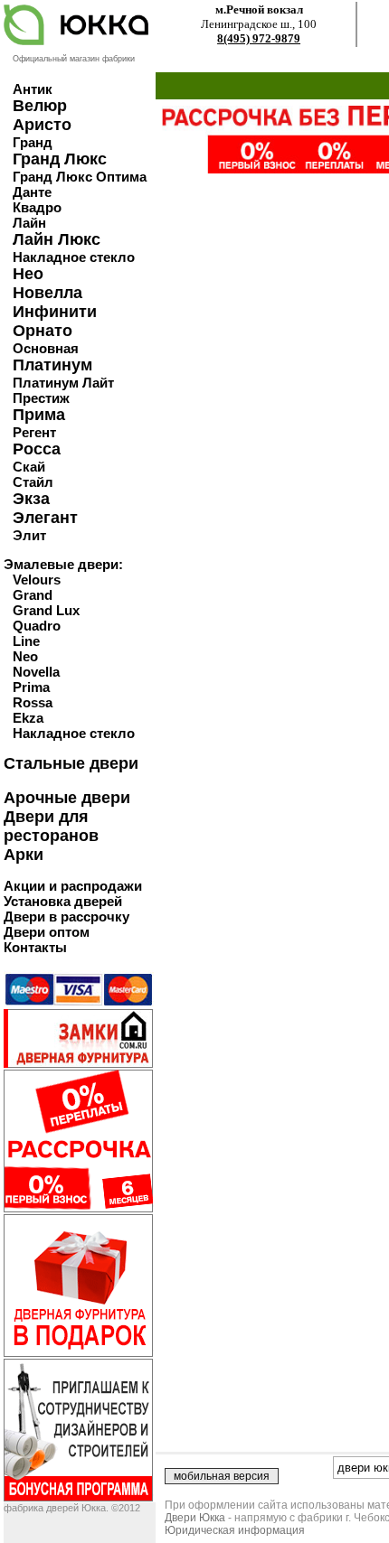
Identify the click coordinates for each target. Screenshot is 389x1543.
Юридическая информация (235, 1530)
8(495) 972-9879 (258, 38)
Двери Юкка (195, 1517)
